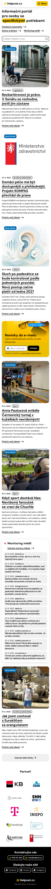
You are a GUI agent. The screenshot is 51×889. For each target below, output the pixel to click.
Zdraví (16, 269)
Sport (15, 406)
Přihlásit (33, 348)
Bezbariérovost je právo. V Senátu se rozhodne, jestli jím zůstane (21, 99)
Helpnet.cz (14, 3)
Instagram (40, 870)
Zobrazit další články (24, 758)
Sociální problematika (22, 178)
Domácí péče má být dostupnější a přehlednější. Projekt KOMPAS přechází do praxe (23, 188)
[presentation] (25, 66)
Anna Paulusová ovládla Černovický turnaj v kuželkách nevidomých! (21, 415)
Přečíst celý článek (11, 125)
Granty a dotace (9, 30)
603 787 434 (17, 858)
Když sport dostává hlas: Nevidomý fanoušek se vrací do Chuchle (21, 502)
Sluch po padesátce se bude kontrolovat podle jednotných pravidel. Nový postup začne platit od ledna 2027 (20, 283)
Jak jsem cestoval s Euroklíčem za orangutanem (16, 720)
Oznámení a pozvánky (12, 27)
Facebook (12, 870)
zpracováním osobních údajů (31, 353)
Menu (43, 3)
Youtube (26, 870)
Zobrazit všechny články (18, 548)
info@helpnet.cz (35, 858)
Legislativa (17, 90)
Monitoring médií (32, 30)
